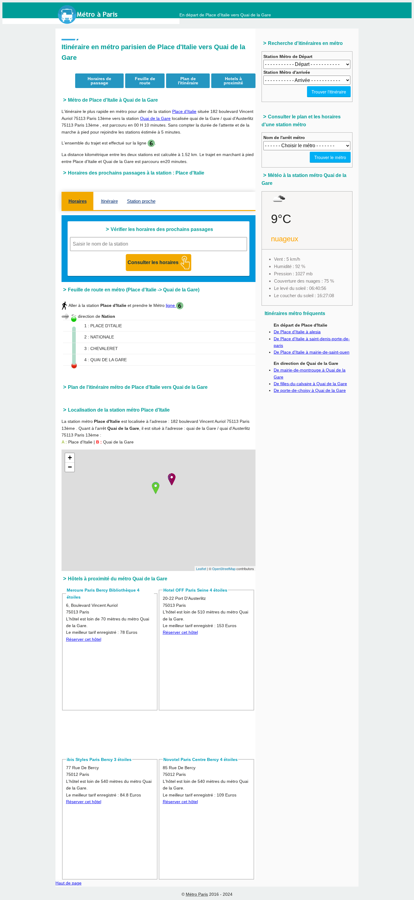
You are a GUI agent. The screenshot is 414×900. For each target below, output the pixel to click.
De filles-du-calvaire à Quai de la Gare (310, 383)
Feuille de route (145, 80)
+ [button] (70, 457)
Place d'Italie (184, 111)
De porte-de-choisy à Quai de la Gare (310, 390)
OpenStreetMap (223, 568)
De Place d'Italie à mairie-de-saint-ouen (311, 352)
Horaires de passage (99, 80)
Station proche (141, 201)
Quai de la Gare (155, 118)
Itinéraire (109, 201)
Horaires (77, 201)
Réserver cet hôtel (83, 639)
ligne (171, 305)
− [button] (70, 467)
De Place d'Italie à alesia (297, 331)
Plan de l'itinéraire (188, 80)
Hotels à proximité (233, 80)
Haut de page (68, 883)
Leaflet (201, 568)
